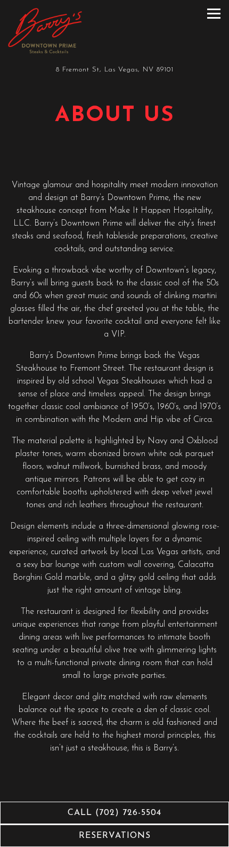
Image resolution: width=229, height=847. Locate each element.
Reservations (115, 836)
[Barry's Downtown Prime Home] (45, 30)
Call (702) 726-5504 (114, 813)
